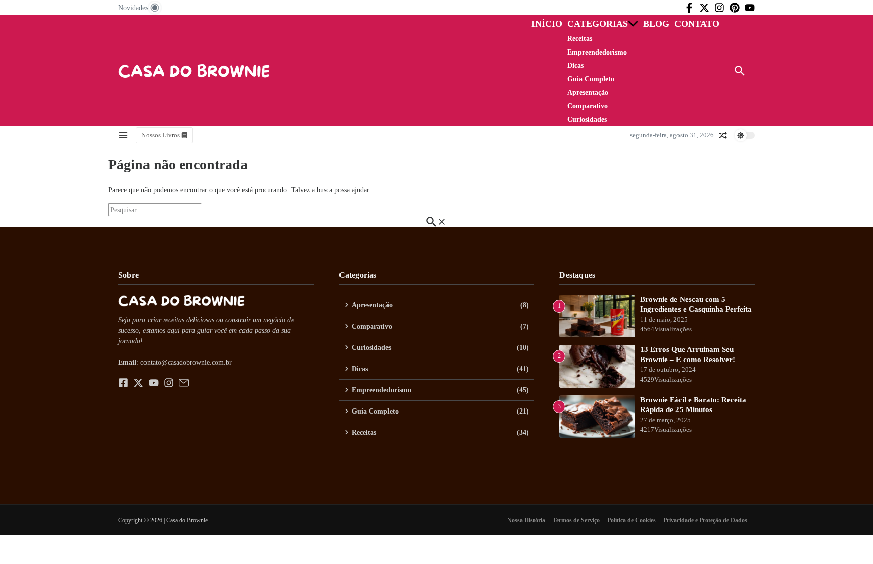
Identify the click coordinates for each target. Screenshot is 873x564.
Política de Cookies (631, 520)
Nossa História (526, 520)
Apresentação (587, 92)
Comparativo (587, 106)
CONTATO (696, 24)
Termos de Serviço (576, 520)
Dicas (575, 65)
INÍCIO (546, 24)
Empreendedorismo (597, 52)
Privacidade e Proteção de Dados (705, 520)
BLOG (656, 24)
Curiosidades (587, 119)
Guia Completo (590, 79)
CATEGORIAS (597, 24)
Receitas (579, 38)
